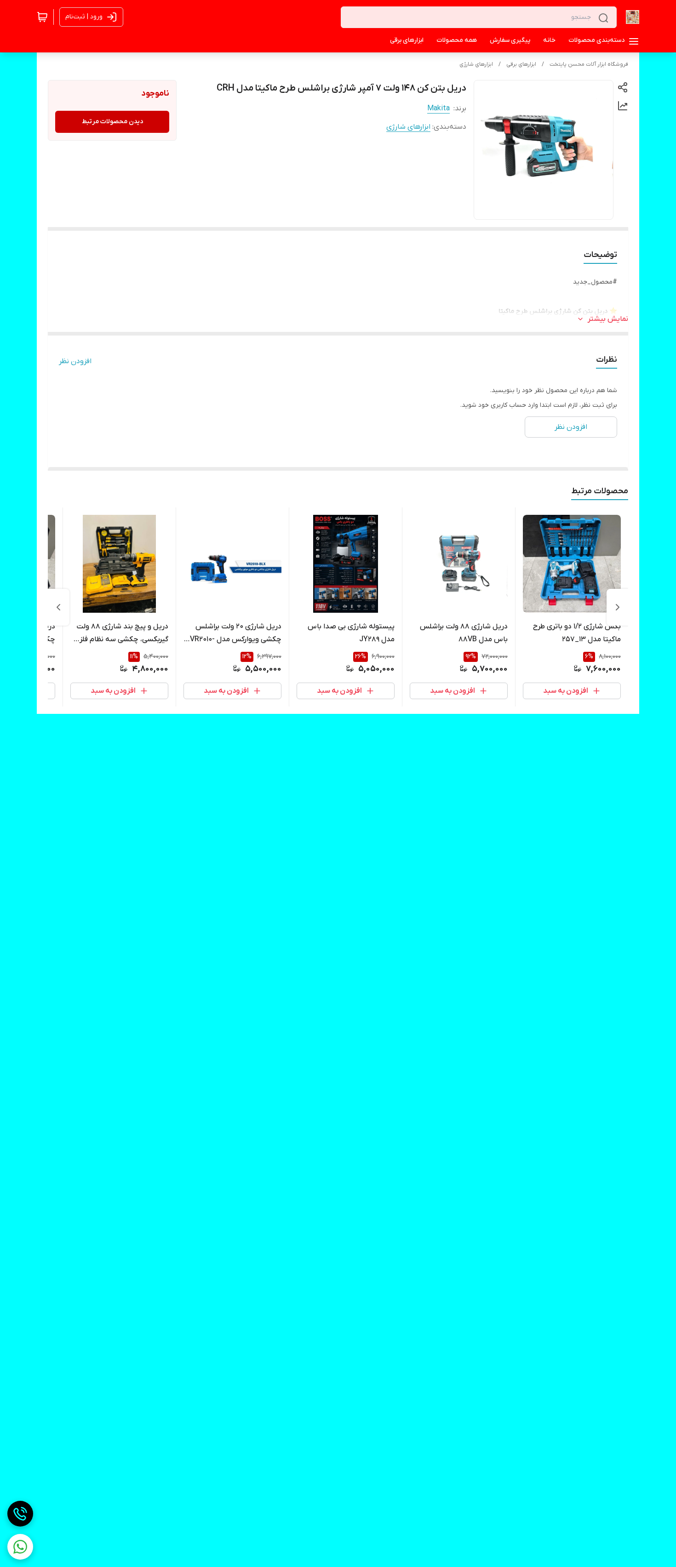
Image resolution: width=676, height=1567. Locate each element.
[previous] (618, 607)
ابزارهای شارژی (476, 64)
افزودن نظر (75, 361)
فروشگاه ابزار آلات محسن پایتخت (589, 64)
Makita (438, 108)
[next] (58, 607)
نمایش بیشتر (608, 319)
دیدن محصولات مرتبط (112, 121)
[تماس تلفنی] (20, 1514)
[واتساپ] (20, 1547)
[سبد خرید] (42, 17)
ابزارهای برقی (521, 64)
